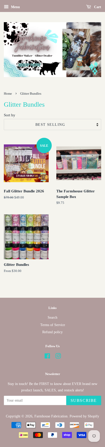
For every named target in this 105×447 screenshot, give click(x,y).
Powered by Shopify (84, 416)
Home (8, 93)
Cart (97, 7)
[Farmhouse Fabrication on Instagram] (58, 357)
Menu (15, 7)
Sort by (9, 115)
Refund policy (52, 332)
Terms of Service (52, 325)
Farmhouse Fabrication (51, 416)
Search (52, 317)
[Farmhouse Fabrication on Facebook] (47, 357)
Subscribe (84, 400)
